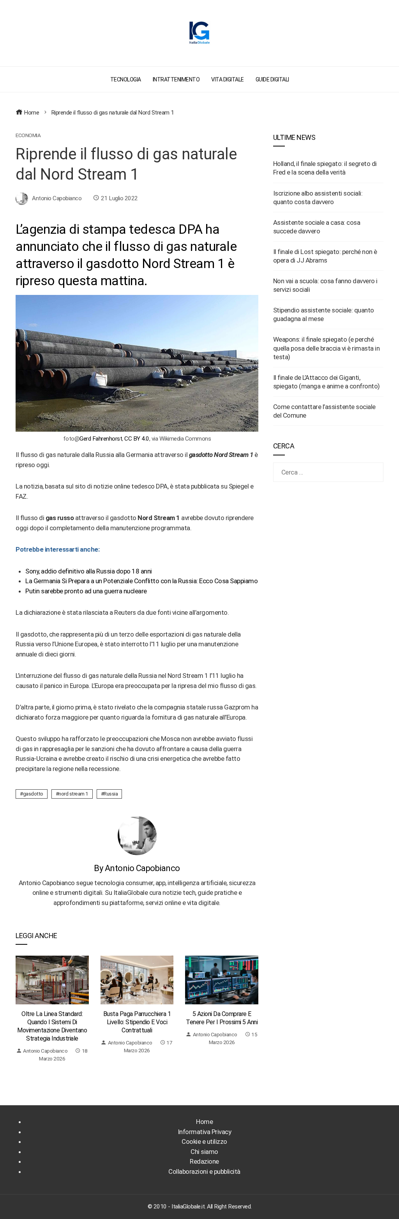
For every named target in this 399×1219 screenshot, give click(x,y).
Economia (28, 135)
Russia (111, 793)
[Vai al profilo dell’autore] (137, 835)
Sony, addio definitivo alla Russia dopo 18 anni (88, 571)
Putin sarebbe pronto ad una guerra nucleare (86, 591)
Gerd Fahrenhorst (100, 438)
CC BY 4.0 (136, 438)
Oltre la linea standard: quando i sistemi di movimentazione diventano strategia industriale (52, 1026)
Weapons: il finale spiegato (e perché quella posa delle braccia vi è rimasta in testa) (326, 347)
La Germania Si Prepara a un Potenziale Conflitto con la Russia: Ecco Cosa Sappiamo (141, 581)
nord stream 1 (73, 793)
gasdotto (33, 793)
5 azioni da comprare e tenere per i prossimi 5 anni (222, 1018)
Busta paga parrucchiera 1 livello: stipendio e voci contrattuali (137, 1022)
